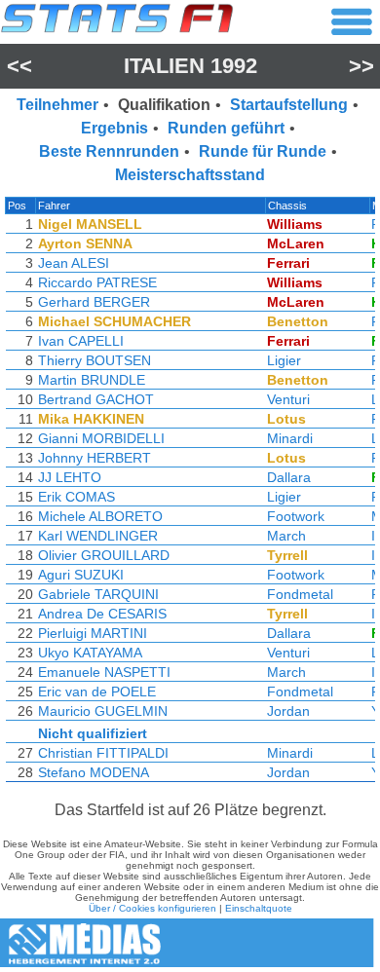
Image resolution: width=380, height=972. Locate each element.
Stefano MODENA (93, 772)
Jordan (288, 711)
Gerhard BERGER (94, 302)
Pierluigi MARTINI (92, 633)
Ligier (284, 360)
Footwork (295, 516)
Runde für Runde (262, 151)
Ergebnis (114, 128)
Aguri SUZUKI (81, 574)
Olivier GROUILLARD (104, 555)
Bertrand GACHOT (96, 399)
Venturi (288, 399)
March (286, 535)
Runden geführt (226, 128)
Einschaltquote (258, 908)
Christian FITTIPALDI (103, 753)
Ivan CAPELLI (81, 341)
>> (361, 66)
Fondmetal (300, 594)
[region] (190, 494)
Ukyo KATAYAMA (90, 652)
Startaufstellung (289, 104)
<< (19, 66)
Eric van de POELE (97, 691)
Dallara (289, 477)
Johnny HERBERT (94, 458)
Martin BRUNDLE (91, 380)
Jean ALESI (73, 263)
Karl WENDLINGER (98, 535)
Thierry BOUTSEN (94, 360)
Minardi (290, 438)
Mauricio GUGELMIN (103, 711)
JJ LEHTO (69, 477)
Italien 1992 (190, 66)
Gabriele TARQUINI (98, 594)
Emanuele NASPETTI (104, 672)
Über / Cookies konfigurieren (152, 908)
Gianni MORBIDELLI (101, 438)
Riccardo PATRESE (97, 282)
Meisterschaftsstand (190, 175)
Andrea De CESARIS (102, 613)
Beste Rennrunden (109, 151)
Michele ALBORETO (100, 516)
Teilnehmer (57, 104)
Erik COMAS (76, 497)
